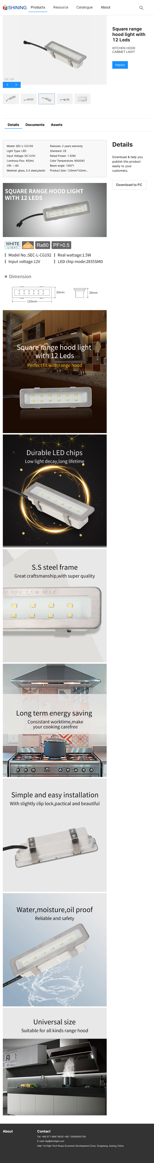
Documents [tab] (35, 125)
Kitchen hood (123, 48)
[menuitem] (38, 7)
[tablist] (55, 99)
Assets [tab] (56, 125)
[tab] (11, 99)
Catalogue (84, 7)
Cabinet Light (123, 52)
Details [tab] (13, 125)
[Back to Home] (15, 7)
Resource (60, 7)
